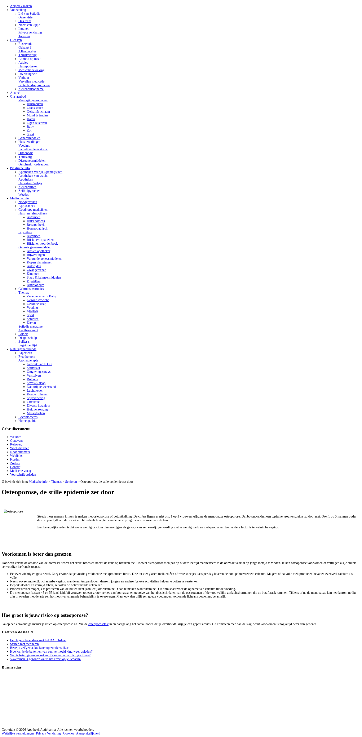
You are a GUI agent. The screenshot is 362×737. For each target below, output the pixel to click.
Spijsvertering (36, 398)
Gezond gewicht (38, 300)
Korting (15, 459)
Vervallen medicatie (31, 81)
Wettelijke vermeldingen (18, 733)
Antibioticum (35, 285)
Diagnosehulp (27, 337)
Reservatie (25, 43)
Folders (23, 334)
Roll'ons (32, 379)
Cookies (68, 733)
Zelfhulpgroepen (29, 190)
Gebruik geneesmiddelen (34, 247)
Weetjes (23, 194)
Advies (23, 62)
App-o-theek (26, 206)
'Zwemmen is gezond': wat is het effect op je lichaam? (45, 659)
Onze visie (25, 17)
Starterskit (33, 368)
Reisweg (16, 444)
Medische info (19, 198)
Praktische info (20, 168)
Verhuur (23, 77)
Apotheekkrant (28, 330)
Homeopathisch (37, 228)
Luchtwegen (35, 390)
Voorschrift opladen (23, 474)
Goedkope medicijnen (33, 209)
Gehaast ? (24, 47)
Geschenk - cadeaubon (33, 164)
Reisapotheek (36, 224)
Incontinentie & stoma (33, 149)
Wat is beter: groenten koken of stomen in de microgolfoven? (50, 655)
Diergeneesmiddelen (31, 160)
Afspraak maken (21, 6)
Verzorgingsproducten (33, 100)
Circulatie (33, 402)
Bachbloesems (27, 417)
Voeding (24, 145)
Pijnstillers (33, 281)
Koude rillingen (37, 394)
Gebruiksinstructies (31, 288)
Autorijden (34, 266)
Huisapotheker (28, 66)
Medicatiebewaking (31, 70)
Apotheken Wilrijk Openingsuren (40, 172)
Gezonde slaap (36, 304)
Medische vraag (20, 470)
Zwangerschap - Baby (41, 296)
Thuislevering (27, 55)
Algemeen (33, 217)
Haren (31, 119)
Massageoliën (36, 413)
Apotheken (25, 179)
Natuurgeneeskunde (23, 349)
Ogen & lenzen (37, 123)
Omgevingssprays (38, 371)
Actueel (15, 92)
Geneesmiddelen (29, 138)
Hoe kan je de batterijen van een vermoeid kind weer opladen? (51, 651)
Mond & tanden (37, 115)
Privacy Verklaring (48, 733)
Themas (23, 292)
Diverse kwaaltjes (38, 405)
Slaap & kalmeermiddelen (44, 277)
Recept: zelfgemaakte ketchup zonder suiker (39, 647)
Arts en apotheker (38, 251)
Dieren (31, 322)
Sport (30, 134)
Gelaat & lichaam (38, 111)
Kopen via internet (39, 262)
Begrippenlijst (27, 345)
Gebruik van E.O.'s (39, 364)
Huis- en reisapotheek (32, 213)
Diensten (16, 40)
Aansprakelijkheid (88, 733)
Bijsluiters (25, 232)
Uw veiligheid (27, 74)
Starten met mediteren (24, 644)
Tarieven (24, 36)
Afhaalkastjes (27, 51)
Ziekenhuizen (27, 187)
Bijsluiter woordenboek (42, 243)
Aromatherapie (28, 360)
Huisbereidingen (29, 141)
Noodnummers (20, 452)
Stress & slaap (36, 383)
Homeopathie (27, 420)
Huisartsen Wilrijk (30, 183)
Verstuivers (34, 375)
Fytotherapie (26, 356)
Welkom (15, 437)
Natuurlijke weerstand (41, 387)
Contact (15, 467)
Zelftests (24, 341)
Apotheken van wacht (33, 175)
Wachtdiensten (19, 448)
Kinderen (33, 273)
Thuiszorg (25, 157)
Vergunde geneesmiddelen (44, 258)
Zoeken (15, 463)
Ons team (24, 21)
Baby (30, 126)
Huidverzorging (37, 409)
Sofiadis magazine (30, 326)
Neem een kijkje (29, 25)
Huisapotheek (36, 221)
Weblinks (16, 455)
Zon (29, 130)
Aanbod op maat (29, 59)
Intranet (23, 28)
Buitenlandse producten (34, 85)
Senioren (33, 319)
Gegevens (16, 440)
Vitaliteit (32, 311)
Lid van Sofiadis (29, 13)
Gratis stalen (35, 108)
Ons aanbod (18, 96)
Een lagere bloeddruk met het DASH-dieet (38, 640)
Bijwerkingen (36, 255)
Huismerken (35, 104)
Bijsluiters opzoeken (40, 239)
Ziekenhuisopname (31, 89)
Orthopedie (25, 153)
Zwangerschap (36, 270)
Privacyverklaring (30, 32)
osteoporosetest (98, 624)
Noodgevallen (27, 202)
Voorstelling (18, 10)
